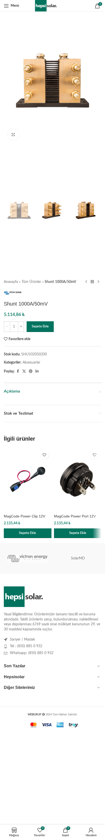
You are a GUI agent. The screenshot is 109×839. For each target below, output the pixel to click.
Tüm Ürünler (31, 282)
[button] (27, 533)
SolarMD (78, 558)
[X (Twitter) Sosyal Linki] (24, 371)
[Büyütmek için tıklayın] (13, 134)
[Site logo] (52, 5)
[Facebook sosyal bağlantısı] (18, 371)
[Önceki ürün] (86, 282)
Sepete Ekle (40, 326)
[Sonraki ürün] (98, 282)
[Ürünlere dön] (92, 282)
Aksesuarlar (31, 362)
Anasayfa (11, 282)
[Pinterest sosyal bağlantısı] (30, 371)
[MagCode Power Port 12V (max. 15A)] (78, 479)
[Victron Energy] (27, 558)
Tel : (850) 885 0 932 (26, 646)
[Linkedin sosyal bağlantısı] (37, 371)
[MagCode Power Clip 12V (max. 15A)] (27, 479)
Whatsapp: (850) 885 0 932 (31, 653)
